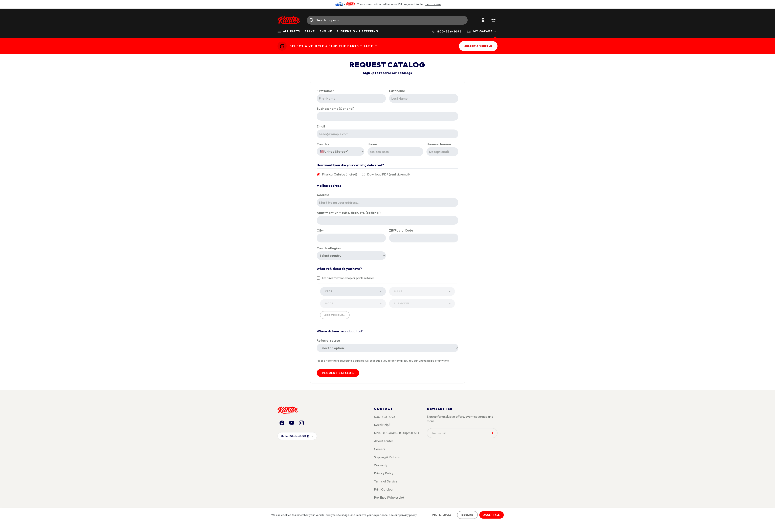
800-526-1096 (384, 417)
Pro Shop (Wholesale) (389, 497)
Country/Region (329, 248)
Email (321, 126)
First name (325, 91)
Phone (372, 144)
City (320, 230)
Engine (325, 31)
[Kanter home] (282, 46)
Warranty (380, 465)
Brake (310, 31)
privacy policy (408, 515)
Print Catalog (383, 489)
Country (323, 144)
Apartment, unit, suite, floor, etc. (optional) (348, 213)
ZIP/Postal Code (402, 230)
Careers (379, 449)
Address (324, 195)
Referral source (329, 340)
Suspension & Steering (357, 31)
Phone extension (438, 144)
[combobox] (387, 20)
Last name (397, 91)
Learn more (433, 4)
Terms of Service (385, 481)
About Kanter (383, 441)
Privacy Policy (383, 473)
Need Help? (382, 425)
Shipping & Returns (387, 457)
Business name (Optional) (335, 108)
